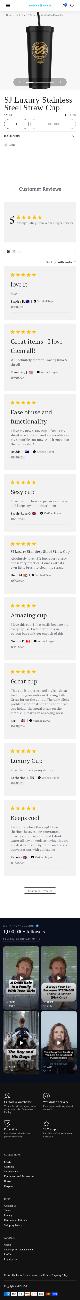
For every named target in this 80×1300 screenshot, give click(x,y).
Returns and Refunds (41, 1275)
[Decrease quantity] (7, 124)
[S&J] (40, 5)
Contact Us (9, 1275)
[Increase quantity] (25, 124)
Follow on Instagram (19, 939)
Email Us (47, 1133)
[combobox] (61, 262)
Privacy (26, 1275)
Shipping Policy (60, 1275)
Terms (19, 1275)
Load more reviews (40, 891)
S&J (25, 1286)
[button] (72, 5)
